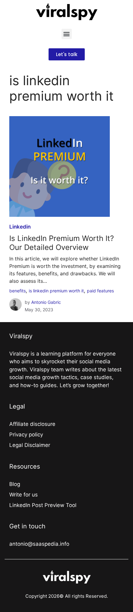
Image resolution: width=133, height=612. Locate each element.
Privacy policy (26, 434)
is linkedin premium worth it (56, 290)
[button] (67, 34)
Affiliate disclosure (32, 424)
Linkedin (20, 227)
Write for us (23, 495)
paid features (100, 290)
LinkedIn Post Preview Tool (42, 505)
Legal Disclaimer (29, 445)
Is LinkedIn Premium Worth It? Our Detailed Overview (61, 243)
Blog (14, 484)
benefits (17, 290)
